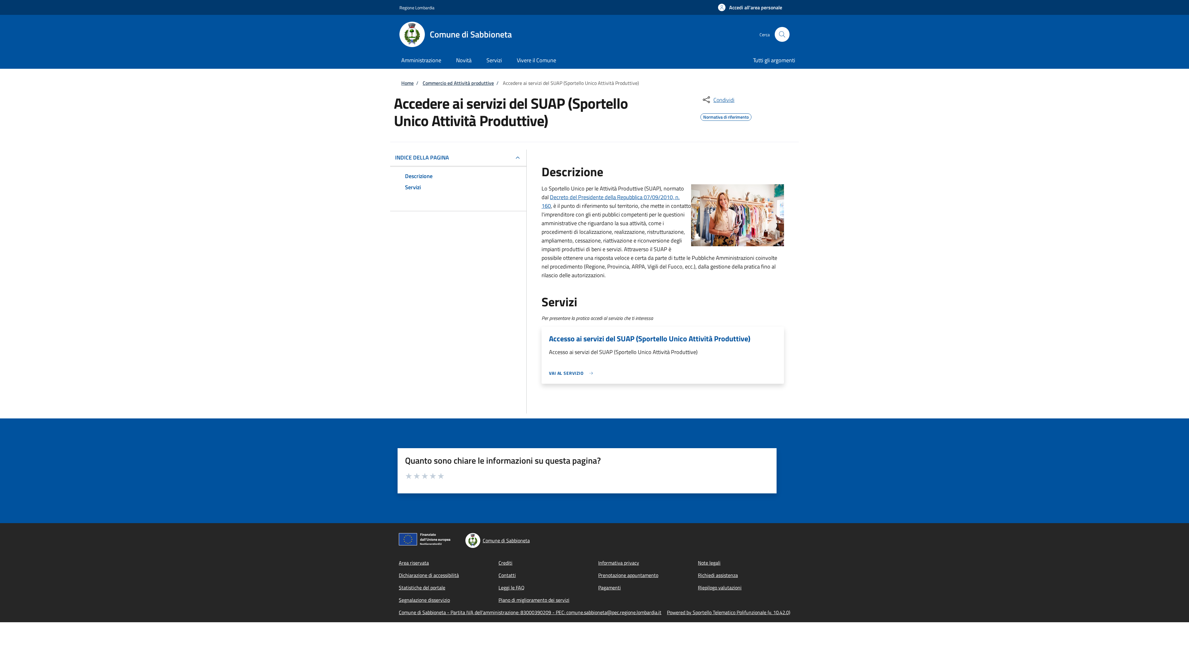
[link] (572, 373)
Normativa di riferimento (726, 116)
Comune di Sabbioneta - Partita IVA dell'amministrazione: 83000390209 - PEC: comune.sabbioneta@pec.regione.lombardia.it (530, 612)
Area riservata (414, 562)
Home (407, 83)
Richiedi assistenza (718, 575)
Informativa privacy (618, 562)
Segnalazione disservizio (424, 600)
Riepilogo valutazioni (720, 587)
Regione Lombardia (416, 7)
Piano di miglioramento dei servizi (534, 600)
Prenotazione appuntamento (628, 575)
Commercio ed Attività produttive (458, 83)
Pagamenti (609, 587)
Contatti (507, 575)
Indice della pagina (422, 157)
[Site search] (782, 34)
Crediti (505, 562)
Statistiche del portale (422, 587)
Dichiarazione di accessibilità (429, 575)
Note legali (709, 562)
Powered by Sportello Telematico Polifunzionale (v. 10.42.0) (728, 612)
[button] (750, 7)
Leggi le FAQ (512, 587)
